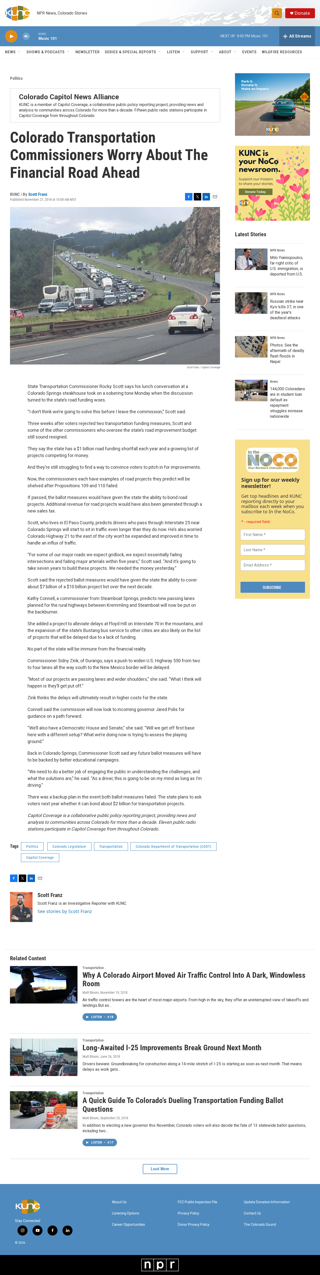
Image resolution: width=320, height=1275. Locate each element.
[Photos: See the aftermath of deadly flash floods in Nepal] (251, 347)
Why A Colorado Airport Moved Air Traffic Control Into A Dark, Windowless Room (194, 979)
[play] (11, 36)
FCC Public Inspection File (197, 1202)
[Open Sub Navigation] (20, 52)
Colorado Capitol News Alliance (69, 97)
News (274, 382)
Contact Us (252, 1213)
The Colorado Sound (260, 1224)
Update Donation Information (267, 1202)
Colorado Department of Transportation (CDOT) (173, 846)
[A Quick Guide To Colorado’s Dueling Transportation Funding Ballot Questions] (44, 1110)
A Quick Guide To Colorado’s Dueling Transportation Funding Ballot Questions (182, 1105)
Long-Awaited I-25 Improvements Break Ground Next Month (172, 1047)
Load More (160, 1168)
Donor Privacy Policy (194, 1224)
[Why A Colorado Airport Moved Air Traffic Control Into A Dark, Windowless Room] (44, 985)
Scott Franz (38, 194)
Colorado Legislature (69, 846)
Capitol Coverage (40, 858)
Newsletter (88, 52)
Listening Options (125, 1213)
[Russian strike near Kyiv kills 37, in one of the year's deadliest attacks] (251, 303)
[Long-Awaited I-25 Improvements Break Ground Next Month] (44, 1057)
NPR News (277, 250)
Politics (16, 78)
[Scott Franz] (21, 907)
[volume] (26, 36)
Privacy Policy (188, 1213)
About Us (119, 1202)
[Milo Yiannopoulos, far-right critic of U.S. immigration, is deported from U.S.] (251, 259)
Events (249, 52)
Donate (302, 13)
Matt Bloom (90, 992)
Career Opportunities (128, 1224)
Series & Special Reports (130, 52)
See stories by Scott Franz (65, 911)
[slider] (34, 36)
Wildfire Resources (282, 52)
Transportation (111, 846)
